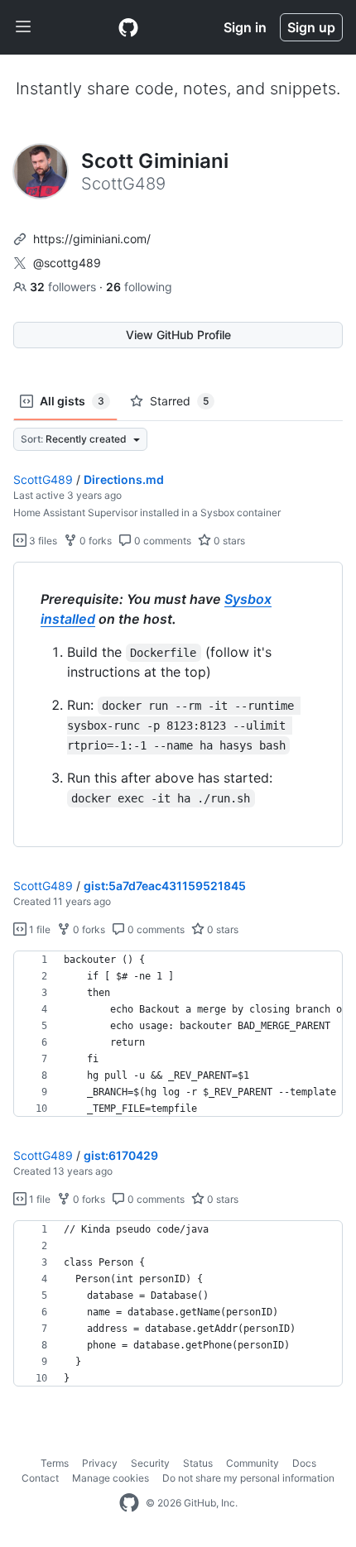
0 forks (94, 540)
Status (198, 1463)
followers (64, 287)
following (139, 287)
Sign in (245, 27)
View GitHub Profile (178, 335)
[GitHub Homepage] (129, 1503)
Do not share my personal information (248, 1478)
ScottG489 (43, 479)
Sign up (311, 27)
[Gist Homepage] (128, 27)
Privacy (100, 1463)
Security (150, 1463)
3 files (41, 540)
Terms (55, 1463)
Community (252, 1463)
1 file (38, 929)
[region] (178, 705)
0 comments (161, 540)
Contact (40, 1478)
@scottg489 (67, 263)
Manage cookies (110, 1478)
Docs (304, 1463)
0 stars (228, 540)
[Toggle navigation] (23, 27)
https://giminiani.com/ (92, 239)
